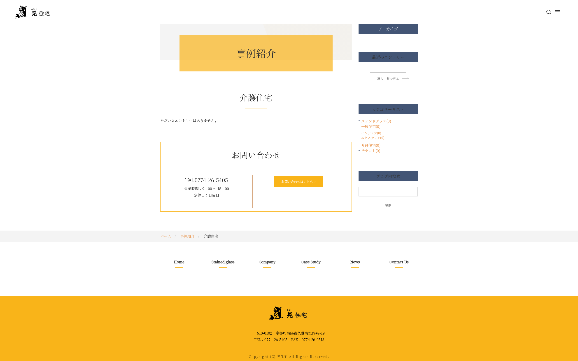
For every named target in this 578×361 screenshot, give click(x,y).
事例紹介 (187, 236)
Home (179, 261)
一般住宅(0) (371, 126)
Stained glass (223, 261)
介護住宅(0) (371, 145)
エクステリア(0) (372, 137)
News (355, 261)
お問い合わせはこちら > (298, 181)
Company (267, 261)
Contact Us (399, 261)
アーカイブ (388, 29)
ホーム (165, 236)
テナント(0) (370, 150)
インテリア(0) (371, 133)
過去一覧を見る (388, 78)
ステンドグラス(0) (376, 121)
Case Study (311, 261)
